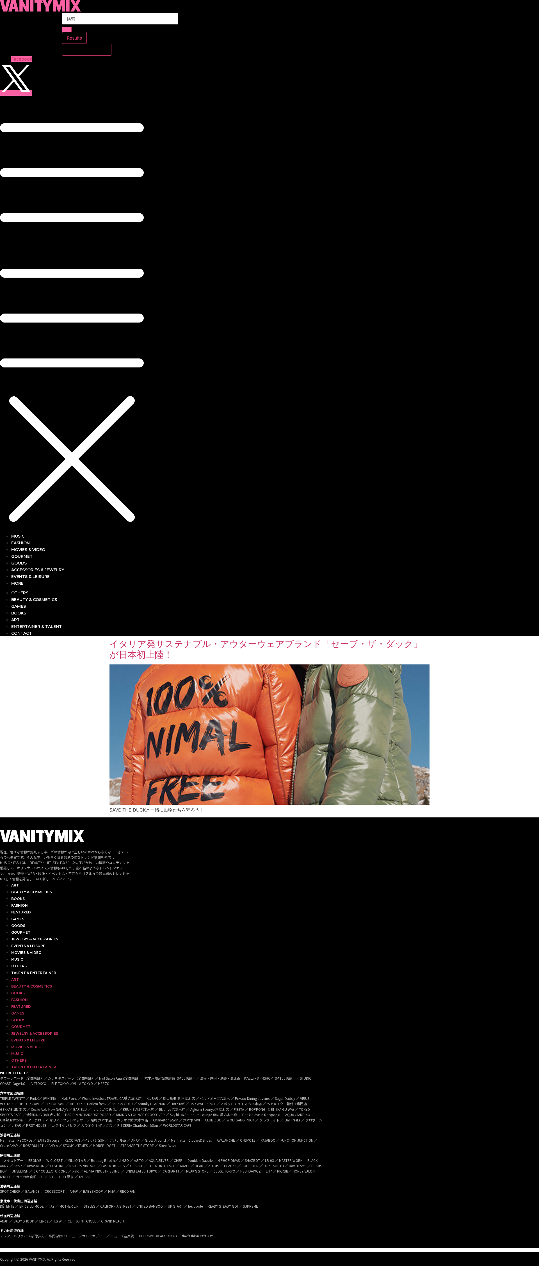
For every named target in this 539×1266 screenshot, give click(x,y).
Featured (21, 912)
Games (17, 919)
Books (18, 899)
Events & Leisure (28, 946)
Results (74, 38)
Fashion (19, 905)
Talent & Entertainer (33, 973)
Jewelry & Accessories (34, 939)
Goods (18, 926)
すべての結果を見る (87, 49)
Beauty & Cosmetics (31, 892)
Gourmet (20, 932)
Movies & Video (26, 952)
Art (15, 885)
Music (17, 959)
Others (19, 966)
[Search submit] (67, 29)
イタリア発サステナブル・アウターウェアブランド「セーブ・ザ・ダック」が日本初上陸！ (265, 649)
